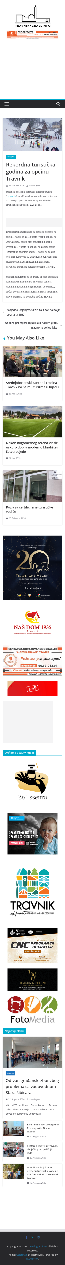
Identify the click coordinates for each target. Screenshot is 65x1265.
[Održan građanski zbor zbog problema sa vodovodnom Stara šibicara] (32, 1052)
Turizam (10, 157)
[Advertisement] (32, 71)
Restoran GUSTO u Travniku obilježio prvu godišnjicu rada (42, 1149)
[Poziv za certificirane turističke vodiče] (32, 473)
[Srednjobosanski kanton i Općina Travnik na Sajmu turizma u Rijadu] (32, 348)
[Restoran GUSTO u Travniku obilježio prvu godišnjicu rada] (13, 1152)
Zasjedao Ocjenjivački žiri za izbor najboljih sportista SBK (33, 312)
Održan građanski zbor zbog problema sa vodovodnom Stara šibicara (32, 1086)
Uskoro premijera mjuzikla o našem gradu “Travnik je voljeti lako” (31, 325)
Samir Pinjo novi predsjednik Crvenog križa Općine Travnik (43, 1128)
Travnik (10, 1073)
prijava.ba (11, 196)
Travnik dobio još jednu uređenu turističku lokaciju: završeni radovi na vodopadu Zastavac (43, 1173)
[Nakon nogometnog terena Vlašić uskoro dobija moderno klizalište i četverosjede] (32, 408)
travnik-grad (34, 185)
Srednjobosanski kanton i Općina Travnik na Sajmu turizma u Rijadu (32, 384)
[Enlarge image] (58, 540)
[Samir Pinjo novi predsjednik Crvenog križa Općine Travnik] (13, 1130)
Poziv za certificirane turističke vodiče (29, 509)
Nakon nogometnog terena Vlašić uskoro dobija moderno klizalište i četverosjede (32, 447)
